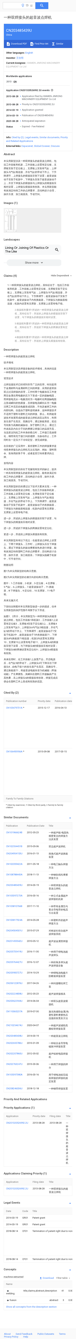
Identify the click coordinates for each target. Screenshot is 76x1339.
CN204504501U (14, 930)
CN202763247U (14, 1064)
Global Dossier (42, 146)
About (7, 1334)
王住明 (19, 58)
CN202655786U (14, 1043)
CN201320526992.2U (17, 1122)
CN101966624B (14, 832)
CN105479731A (14, 707)
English (29, 52)
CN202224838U (14, 993)
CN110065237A (14, 1011)
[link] (10, 1292)
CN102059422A (14, 864)
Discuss (55, 146)
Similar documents (49, 137)
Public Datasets (45, 1334)
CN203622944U (14, 1000)
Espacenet (27, 146)
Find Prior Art (41, 43)
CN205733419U (14, 951)
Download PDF (19, 43)
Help (25, 1336)
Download (48, 1278)
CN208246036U (14, 1088)
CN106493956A (14, 751)
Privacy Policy (11, 1336)
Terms (62, 1334)
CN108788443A (14, 874)
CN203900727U (14, 972)
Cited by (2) (18, 137)
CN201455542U (14, 941)
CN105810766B (14, 906)
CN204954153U (14, 853)
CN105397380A (14, 1074)
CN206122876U (14, 983)
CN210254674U (14, 1025)
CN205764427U (14, 962)
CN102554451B (14, 846)
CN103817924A (14, 920)
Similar (59, 43)
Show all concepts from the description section (31, 1306)
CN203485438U (14, 1035)
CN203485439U (14, 885)
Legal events (31, 137)
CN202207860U (14, 1053)
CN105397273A (14, 895)
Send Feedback (24, 1334)
